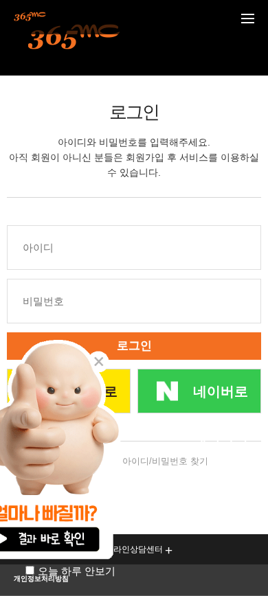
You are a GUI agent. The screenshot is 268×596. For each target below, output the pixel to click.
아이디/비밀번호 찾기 (165, 461)
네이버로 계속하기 (220, 398)
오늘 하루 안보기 (76, 571)
